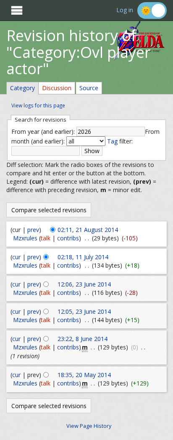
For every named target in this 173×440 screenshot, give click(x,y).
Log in (124, 10)
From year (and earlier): (43, 131)
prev (33, 230)
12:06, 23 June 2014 (84, 284)
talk (45, 238)
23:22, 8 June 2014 (82, 339)
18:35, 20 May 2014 (84, 375)
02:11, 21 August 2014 (88, 230)
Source (88, 88)
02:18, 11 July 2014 (83, 257)
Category (22, 88)
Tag (112, 141)
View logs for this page (38, 105)
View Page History (88, 426)
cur (16, 257)
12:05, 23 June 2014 (84, 311)
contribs (68, 238)
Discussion (56, 88)
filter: (120, 141)
